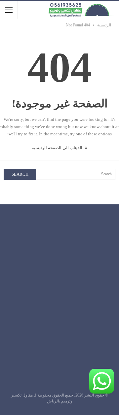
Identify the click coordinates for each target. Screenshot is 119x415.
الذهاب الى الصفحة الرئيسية (57, 147)
